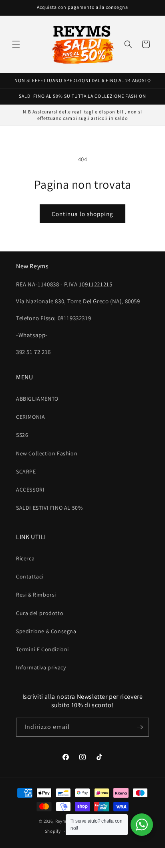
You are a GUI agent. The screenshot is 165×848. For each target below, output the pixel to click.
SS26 (22, 434)
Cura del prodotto (39, 613)
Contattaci (29, 576)
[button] (16, 44)
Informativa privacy (41, 667)
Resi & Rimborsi (36, 594)
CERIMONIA (30, 416)
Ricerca (25, 558)
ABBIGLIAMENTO (37, 398)
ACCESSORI (30, 489)
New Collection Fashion (46, 453)
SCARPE (26, 471)
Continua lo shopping (82, 214)
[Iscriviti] (140, 727)
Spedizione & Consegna (46, 631)
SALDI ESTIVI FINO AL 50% (49, 507)
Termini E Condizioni (42, 649)
